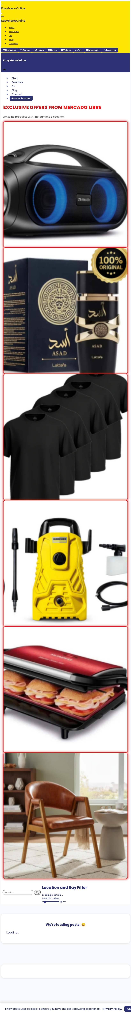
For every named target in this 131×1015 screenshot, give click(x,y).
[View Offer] (65, 245)
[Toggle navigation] (1, 13)
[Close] (4, 69)
